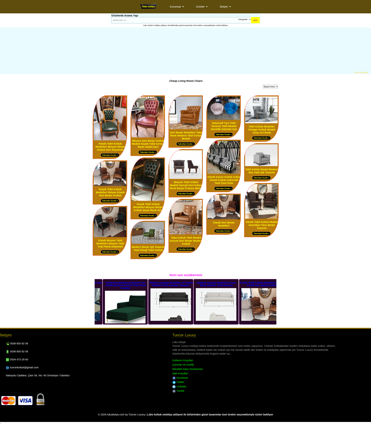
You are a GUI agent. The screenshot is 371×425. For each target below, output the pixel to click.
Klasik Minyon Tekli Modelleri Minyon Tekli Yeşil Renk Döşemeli (110, 243)
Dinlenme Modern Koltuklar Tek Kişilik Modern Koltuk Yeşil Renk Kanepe (117, 285)
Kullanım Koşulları (182, 360)
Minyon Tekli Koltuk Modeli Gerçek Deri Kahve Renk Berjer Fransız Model (186, 185)
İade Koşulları (180, 373)
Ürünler (200, 6)
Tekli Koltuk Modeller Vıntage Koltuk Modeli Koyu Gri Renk (261, 129)
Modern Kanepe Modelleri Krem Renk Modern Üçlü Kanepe (208, 284)
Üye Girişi (364, 72)
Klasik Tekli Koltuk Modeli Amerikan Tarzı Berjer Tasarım (262, 225)
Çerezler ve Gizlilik (183, 364)
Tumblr (180, 390)
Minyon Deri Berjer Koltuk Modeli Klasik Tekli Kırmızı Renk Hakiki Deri (148, 143)
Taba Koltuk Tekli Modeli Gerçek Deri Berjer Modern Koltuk (186, 240)
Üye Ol (357, 72)
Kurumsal (175, 6)
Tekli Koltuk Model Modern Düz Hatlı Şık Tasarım (261, 171)
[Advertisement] (185, 49)
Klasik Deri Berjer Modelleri (224, 224)
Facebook (182, 377)
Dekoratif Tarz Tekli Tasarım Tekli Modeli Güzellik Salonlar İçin (224, 126)
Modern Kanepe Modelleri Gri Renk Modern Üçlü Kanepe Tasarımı (163, 284)
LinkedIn (181, 386)
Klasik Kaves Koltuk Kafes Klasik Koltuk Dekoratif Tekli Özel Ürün (224, 180)
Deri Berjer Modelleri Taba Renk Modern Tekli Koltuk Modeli (186, 135)
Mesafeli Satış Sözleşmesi (187, 369)
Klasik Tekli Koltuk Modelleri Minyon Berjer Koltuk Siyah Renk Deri (148, 207)
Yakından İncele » (110, 155)
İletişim (224, 6)
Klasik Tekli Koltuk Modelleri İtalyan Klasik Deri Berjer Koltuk (110, 192)
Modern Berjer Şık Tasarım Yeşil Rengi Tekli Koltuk (148, 249)
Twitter (180, 382)
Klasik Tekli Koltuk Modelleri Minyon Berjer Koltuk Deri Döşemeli (110, 146)
